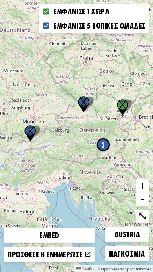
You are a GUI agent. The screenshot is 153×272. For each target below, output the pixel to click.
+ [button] (142, 185)
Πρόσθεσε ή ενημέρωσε (46, 254)
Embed (49, 235)
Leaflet (88, 268)
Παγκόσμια (127, 253)
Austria (128, 234)
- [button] (142, 198)
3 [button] (103, 145)
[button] (30, 133)
